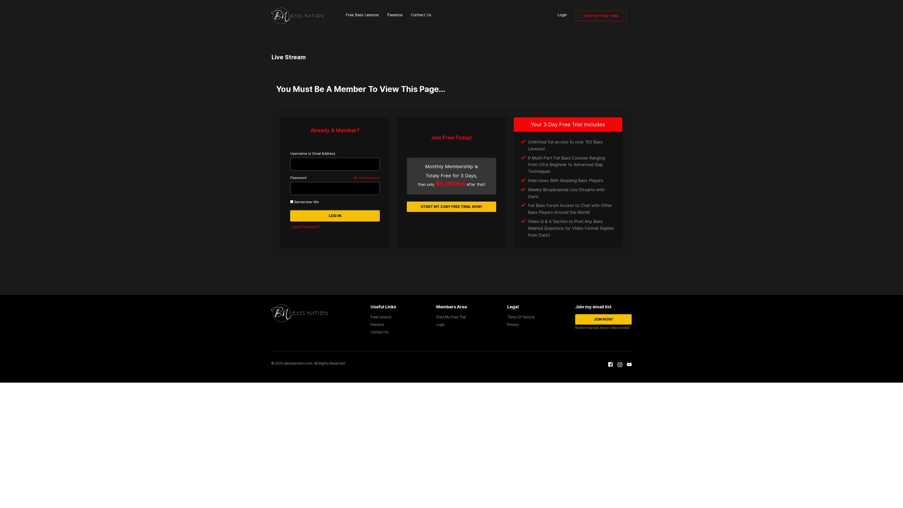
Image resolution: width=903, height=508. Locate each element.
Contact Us (421, 15)
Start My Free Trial (601, 16)
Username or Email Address (312, 153)
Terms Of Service (521, 317)
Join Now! (603, 319)
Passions (395, 15)
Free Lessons (381, 317)
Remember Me (306, 202)
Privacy (513, 324)
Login (562, 15)
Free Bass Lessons (362, 15)
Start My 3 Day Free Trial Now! (451, 207)
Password (298, 178)
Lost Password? (306, 226)
